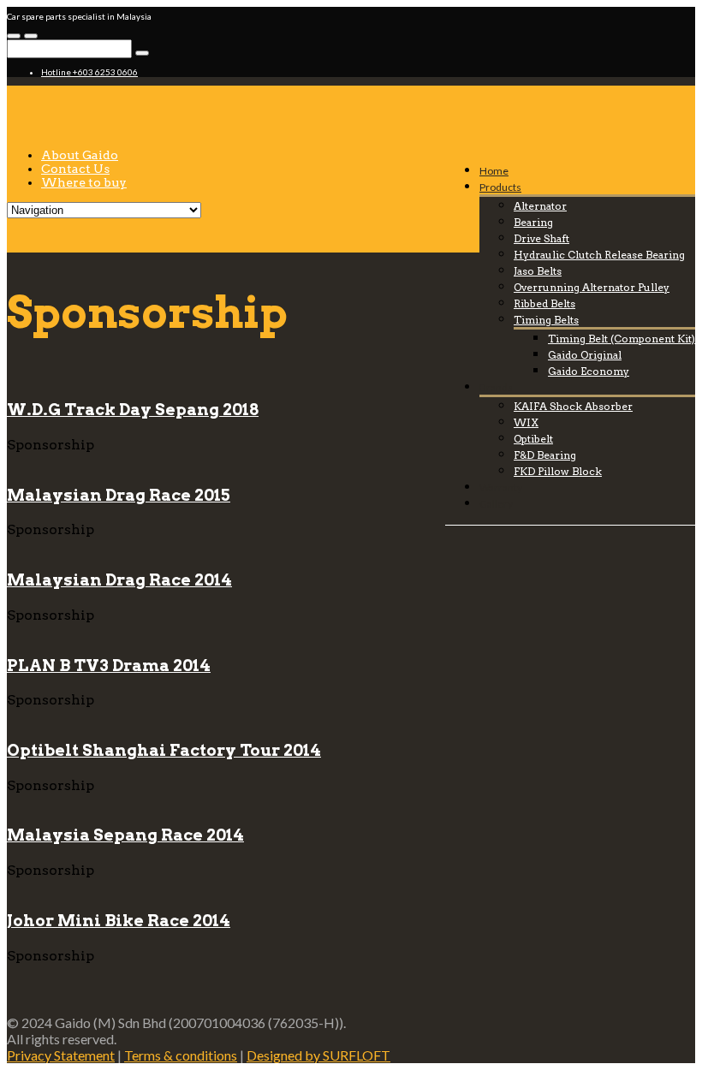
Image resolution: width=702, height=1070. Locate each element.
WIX (526, 422)
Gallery (496, 503)
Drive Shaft (541, 238)
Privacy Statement (61, 1055)
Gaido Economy (588, 371)
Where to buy (84, 182)
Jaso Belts (538, 271)
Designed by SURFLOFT (318, 1055)
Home (494, 170)
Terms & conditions (180, 1055)
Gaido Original (585, 354)
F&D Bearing (545, 455)
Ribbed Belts (544, 303)
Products (500, 187)
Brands (496, 387)
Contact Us (75, 168)
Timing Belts (546, 319)
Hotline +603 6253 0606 (89, 72)
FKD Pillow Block (558, 471)
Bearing (533, 222)
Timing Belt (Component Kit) (621, 338)
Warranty (500, 487)
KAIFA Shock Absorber (573, 406)
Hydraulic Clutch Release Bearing (599, 254)
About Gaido (79, 155)
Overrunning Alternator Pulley (591, 287)
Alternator (540, 205)
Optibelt (533, 438)
